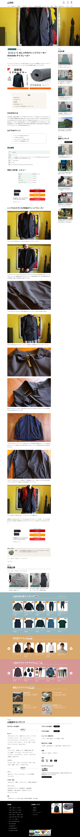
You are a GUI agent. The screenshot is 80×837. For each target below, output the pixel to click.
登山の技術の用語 (12, 823)
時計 (14, 762)
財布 (30, 762)
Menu (71, 3)
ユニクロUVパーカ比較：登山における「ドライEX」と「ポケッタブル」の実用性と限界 (39, 589)
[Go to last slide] (8, 580)
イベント (43, 738)
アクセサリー (24, 6)
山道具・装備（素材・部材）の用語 (16, 816)
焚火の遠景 (35, 798)
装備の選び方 (22, 788)
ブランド (67, 6)
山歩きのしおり (11, 798)
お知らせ (56, 6)
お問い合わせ (35, 814)
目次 (29, 95)
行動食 (16, 782)
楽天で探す (37, 190)
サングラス (10, 762)
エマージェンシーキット (27, 752)
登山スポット (61, 6)
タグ (72, 6)
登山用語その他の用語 (13, 830)
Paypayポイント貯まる (37, 197)
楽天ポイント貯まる (37, 188)
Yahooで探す (37, 199)
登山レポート (10, 774)
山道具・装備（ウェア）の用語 (15, 810)
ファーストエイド (17, 752)
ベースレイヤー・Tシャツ (13, 738)
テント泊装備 (10, 752)
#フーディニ (10, 58)
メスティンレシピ (22, 782)
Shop (68, 3)
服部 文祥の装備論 (28, 798)
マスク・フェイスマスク (12, 744)
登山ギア (19, 6)
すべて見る (56, 726)
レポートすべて (11, 776)
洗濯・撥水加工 (17, 790)
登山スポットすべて (67, 745)
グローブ (17, 764)
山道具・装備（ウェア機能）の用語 (16, 814)
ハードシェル (31, 740)
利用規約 (34, 810)
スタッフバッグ (32, 754)
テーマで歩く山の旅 (19, 798)
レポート (30, 6)
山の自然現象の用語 (13, 828)
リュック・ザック (11, 750)
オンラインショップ (61, 596)
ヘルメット (26, 754)
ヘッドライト (10, 754)
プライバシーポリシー (37, 812)
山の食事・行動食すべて (32, 782)
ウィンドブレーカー (24, 558)
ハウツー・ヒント (45, 6)
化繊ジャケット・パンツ (24, 736)
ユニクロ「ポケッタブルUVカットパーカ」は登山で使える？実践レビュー (18, 589)
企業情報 (34, 807)
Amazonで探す (37, 195)
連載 (52, 6)
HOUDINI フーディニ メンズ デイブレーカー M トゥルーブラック (20, 198)
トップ (8, 6)
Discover (63, 3)
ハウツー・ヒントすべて (12, 792)
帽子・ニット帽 (32, 742)
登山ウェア (13, 6)
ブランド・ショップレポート (20, 774)
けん (16, 550)
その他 (9, 764)
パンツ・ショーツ (26, 738)
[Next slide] (49, 580)
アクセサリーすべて (24, 764)
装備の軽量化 (29, 788)
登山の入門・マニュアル (27, 790)
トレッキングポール (18, 754)
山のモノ (12, 558)
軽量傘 (13, 764)
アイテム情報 (57, 738)
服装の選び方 (10, 790)
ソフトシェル (10, 742)
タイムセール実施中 (37, 193)
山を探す (43, 745)
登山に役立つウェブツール (13, 788)
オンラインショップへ (46, 777)
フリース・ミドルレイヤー (13, 740)
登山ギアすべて (16, 756)
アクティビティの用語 (13, 819)
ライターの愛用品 (30, 774)
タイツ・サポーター (18, 742)
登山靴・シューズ (19, 750)
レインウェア (33, 736)
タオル (34, 762)
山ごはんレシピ (11, 782)
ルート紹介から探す (57, 745)
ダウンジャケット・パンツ (13, 736)
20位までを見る (68, 142)
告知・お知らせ (50, 738)
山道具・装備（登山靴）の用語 (15, 812)
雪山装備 (9, 756)
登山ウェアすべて (22, 744)
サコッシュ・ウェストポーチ (22, 762)
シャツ (20, 738)
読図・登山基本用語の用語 (14, 821)
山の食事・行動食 (37, 6)
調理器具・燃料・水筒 (29, 750)
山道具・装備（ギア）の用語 (14, 807)
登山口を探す (49, 745)
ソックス (25, 742)
